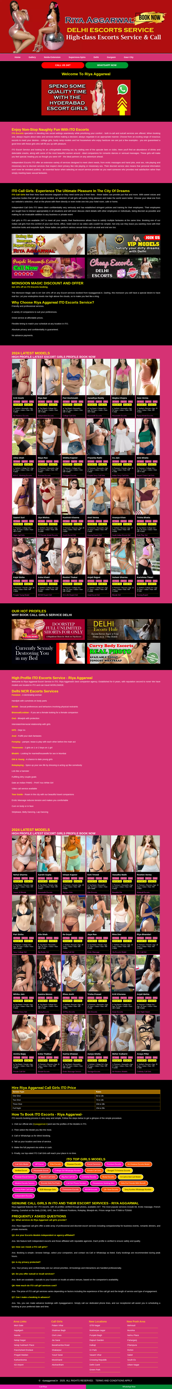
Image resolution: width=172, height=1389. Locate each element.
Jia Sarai (56, 1340)
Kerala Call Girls (94, 1171)
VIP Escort (39, 1164)
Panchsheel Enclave (23, 1350)
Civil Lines (56, 1335)
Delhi (96, 57)
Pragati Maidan (21, 1355)
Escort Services (93, 1164)
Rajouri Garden (97, 1340)
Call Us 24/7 (62, 65)
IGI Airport (19, 1365)
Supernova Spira (77, 57)
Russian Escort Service (24, 1177)
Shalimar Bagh (59, 1330)
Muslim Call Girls (48, 1177)
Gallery (32, 57)
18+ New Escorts (111, 1190)
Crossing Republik (98, 1360)
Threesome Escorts (70, 1190)
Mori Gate (18, 1325)
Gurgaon (111, 57)
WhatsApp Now (107, 65)
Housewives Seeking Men (103, 1183)
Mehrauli (131, 1325)
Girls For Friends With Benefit (133, 1183)
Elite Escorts (55, 1164)
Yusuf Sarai (57, 1355)
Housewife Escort (41, 1171)
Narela (17, 1335)
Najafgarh (18, 1330)
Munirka (131, 1330)
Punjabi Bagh (96, 1335)
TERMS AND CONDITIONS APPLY (113, 1380)
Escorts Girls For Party (50, 1183)
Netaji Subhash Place (24, 1345)
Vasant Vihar (95, 1355)
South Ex (131, 1360)
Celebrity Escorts (89, 1177)
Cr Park (93, 1350)
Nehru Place (133, 1335)
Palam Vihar (57, 1325)
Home (17, 57)
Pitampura (132, 1345)
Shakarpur (57, 1350)
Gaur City (128, 57)
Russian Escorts (74, 1164)
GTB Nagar (95, 1325)
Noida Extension (52, 57)
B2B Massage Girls (48, 1190)
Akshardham (58, 1365)
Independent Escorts (23, 1196)
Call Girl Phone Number (76, 1183)
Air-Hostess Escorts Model (139, 1164)
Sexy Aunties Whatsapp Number (137, 1190)
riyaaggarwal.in (40, 1124)
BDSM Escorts (91, 1190)
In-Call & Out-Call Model (130, 1177)
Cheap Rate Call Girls (24, 1190)
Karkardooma (20, 1360)
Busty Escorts (108, 1177)
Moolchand (57, 1360)
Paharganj (132, 1340)
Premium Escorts (114, 1164)
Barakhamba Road (60, 1345)
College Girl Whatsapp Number (68, 1171)
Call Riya (43, 1387)
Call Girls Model (21, 1164)
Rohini (130, 1350)
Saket (130, 1355)
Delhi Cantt (95, 1365)
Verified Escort (21, 1171)
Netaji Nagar (20, 1340)
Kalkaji (93, 1345)
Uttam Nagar (133, 1365)
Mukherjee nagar (97, 1330)
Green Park (95, 1370)
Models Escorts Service (25, 1183)
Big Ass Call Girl (68, 1177)
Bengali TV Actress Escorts (119, 1171)
